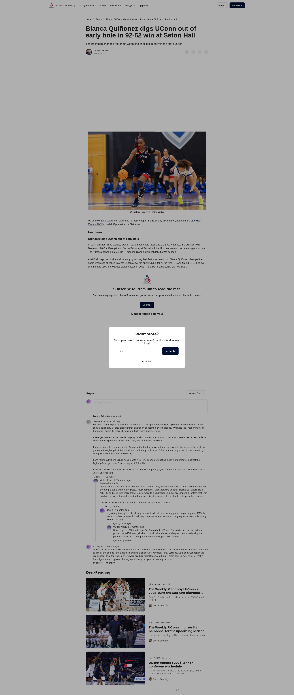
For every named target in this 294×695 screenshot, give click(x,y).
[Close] (180, 332)
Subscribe (170, 351)
